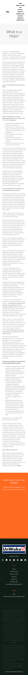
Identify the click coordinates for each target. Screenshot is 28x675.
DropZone (20, 16)
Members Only (20, 14)
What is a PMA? (20, 5)
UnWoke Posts (20, 20)
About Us (20, 9)
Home (20, 3)
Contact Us (20, 11)
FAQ (20, 7)
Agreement (20, 18)
